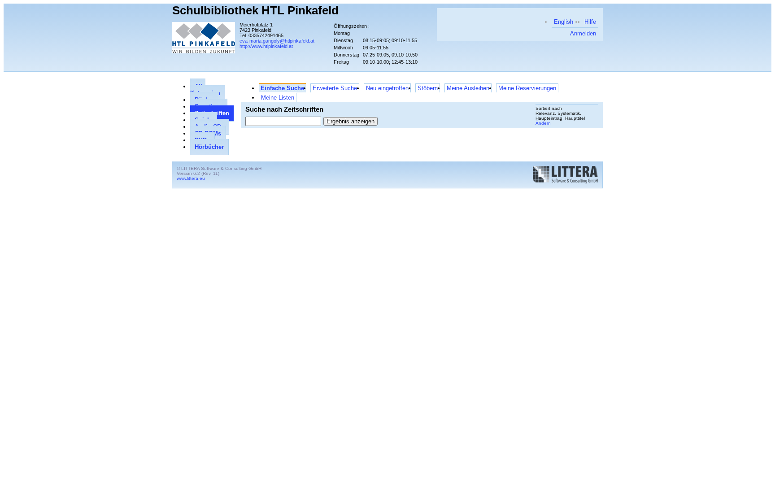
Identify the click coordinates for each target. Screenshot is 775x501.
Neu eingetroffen (387, 88)
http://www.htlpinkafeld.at (266, 46)
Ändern (543, 123)
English (563, 21)
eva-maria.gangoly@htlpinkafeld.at (276, 41)
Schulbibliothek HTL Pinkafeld (255, 10)
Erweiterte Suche (335, 88)
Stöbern (428, 88)
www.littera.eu (191, 178)
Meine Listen (277, 97)
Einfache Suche (282, 88)
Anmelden (583, 33)
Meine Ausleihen (468, 88)
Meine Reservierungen (527, 88)
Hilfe (590, 21)
